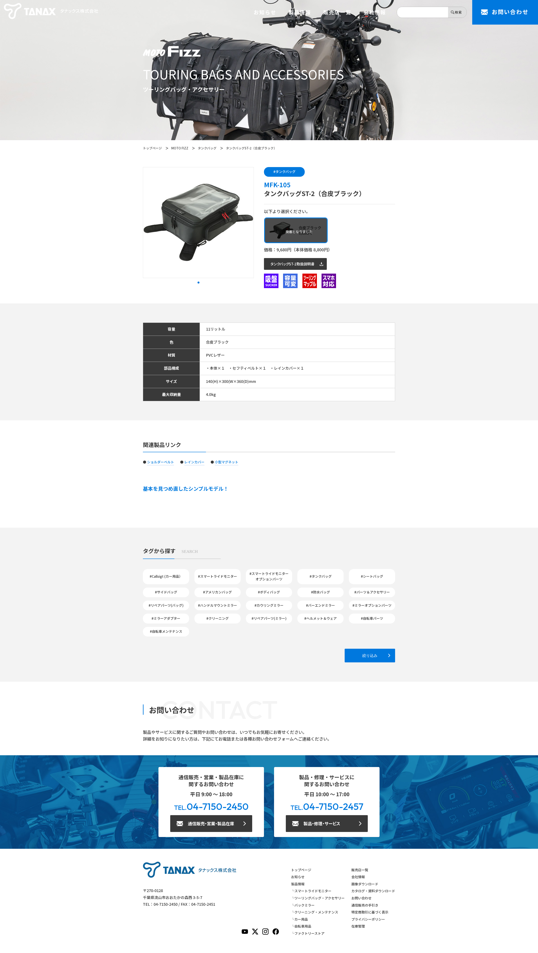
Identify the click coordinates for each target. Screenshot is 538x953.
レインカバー (194, 461)
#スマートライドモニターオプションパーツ (269, 576)
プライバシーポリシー (368, 919)
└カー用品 (299, 919)
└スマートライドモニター (311, 890)
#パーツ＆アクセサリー (372, 591)
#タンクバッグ (284, 171)
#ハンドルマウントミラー (217, 605)
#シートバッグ (372, 576)
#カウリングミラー (269, 605)
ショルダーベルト (160, 461)
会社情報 (375, 12)
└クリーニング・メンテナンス (314, 912)
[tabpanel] (198, 222)
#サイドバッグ (166, 591)
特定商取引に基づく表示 (369, 912)
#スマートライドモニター (217, 576)
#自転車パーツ (372, 618)
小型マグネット (226, 461)
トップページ (152, 148)
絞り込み (369, 655)
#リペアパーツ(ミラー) (269, 618)
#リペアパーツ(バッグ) (166, 605)
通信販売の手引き (364, 905)
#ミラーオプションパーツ (372, 605)
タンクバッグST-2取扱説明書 (292, 263)
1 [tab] (198, 283)
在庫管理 (358, 926)
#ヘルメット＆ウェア (320, 618)
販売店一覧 (337, 12)
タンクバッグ (207, 148)
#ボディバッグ (269, 591)
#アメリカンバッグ (217, 591)
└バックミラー (303, 905)
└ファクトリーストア (307, 933)
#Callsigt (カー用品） (166, 576)
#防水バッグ (320, 591)
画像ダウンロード (364, 883)
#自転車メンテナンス (166, 631)
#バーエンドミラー (320, 605)
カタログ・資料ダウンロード (373, 890)
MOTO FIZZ (179, 148)
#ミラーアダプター (166, 618)
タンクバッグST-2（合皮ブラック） (251, 148)
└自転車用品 (301, 926)
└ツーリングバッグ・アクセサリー (318, 897)
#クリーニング (217, 618)
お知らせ (265, 12)
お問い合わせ (361, 897)
